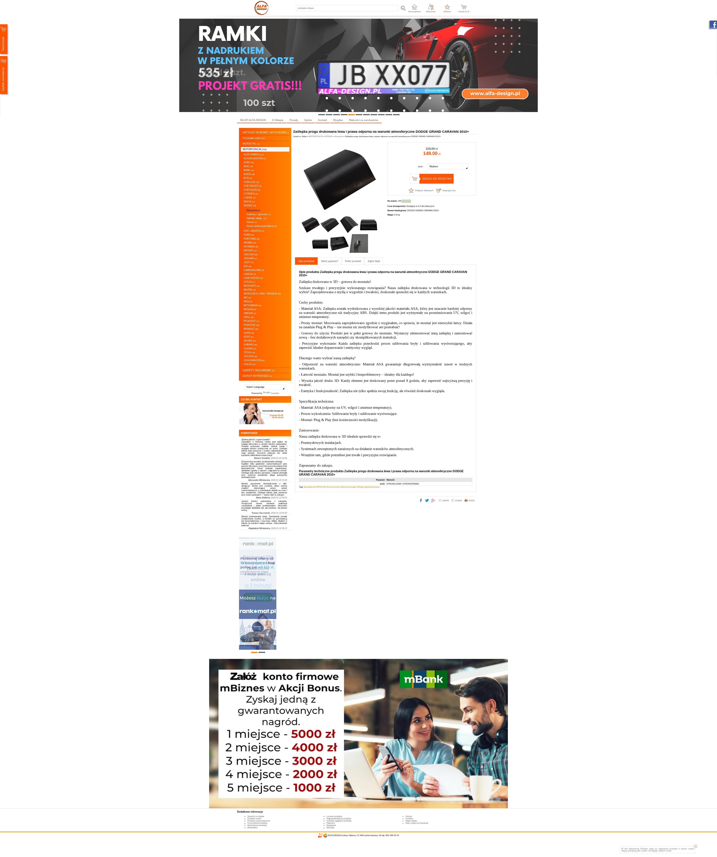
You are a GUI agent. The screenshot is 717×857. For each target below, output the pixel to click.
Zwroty (409, 816)
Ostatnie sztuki (254, 818)
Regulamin (331, 825)
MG (247, 297)
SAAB (249, 332)
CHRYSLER (252, 189)
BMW (249, 170)
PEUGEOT (251, 321)
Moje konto (431, 11)
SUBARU (250, 344)
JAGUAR (250, 258)
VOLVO (249, 364)
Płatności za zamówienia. (364, 120)
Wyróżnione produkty (257, 825)
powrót (446, 500)
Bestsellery (252, 827)
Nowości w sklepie (255, 816)
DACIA (249, 201)
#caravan (375, 487)
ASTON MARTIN (255, 158)
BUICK (249, 174)
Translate (274, 393)
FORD (249, 234)
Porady (294, 120)
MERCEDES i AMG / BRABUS (262, 293)
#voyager (352, 487)
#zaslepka (308, 487)
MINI (248, 301)
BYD (248, 178)
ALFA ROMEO (254, 154)
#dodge (360, 487)
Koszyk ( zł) (463, 11)
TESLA (249, 352)
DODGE (250, 205)
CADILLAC (251, 182)
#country (336, 487)
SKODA (250, 340)
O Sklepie (277, 120)
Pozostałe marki (254, 138)
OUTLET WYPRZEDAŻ (257, 376)
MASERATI (252, 285)
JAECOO (250, 254)
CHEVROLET (253, 185)
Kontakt (322, 120)
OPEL (249, 317)
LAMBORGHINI (254, 270)
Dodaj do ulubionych (424, 190)
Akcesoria (253, 210)
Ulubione (447, 11)
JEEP (249, 262)
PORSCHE (251, 325)
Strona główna (414, 11)
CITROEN (251, 193)
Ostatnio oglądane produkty (339, 821)
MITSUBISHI (252, 305)
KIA (247, 266)
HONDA (250, 242)
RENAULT (251, 328)
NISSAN (250, 309)
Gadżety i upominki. (258, 214)
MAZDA (250, 289)
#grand (367, 487)
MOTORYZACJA (255, 149)
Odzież (251, 222)
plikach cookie (665, 851)
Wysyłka (338, 120)
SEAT (249, 336)
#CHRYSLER (320, 487)
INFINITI (250, 250)
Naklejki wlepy (256, 218)
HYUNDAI (251, 246)
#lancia (344, 487)
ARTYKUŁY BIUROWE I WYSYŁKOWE (266, 132)
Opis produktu (306, 261)
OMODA (250, 313)
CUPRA (250, 197)
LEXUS (249, 281)
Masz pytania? (329, 261)
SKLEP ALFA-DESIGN (253, 120)
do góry (458, 500)
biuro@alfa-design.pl (273, 411)
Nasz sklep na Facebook (417, 823)
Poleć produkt (353, 261)
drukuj (471, 500)
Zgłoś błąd (374, 261)
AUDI (249, 162)
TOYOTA (250, 356)
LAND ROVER (253, 278)
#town (329, 487)
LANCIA (250, 274)
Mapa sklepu (411, 821)
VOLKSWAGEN (254, 360)
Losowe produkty (334, 816)
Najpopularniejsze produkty (339, 818)
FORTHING (252, 238)
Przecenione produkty (257, 823)
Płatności (331, 823)
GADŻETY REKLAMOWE (258, 370)
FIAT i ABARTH (254, 230)
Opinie (308, 120)
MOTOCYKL (251, 143)
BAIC (248, 166)
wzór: (420, 166)
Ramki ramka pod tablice (261, 226)
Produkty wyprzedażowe (258, 821)
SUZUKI (250, 348)
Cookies (409, 818)
